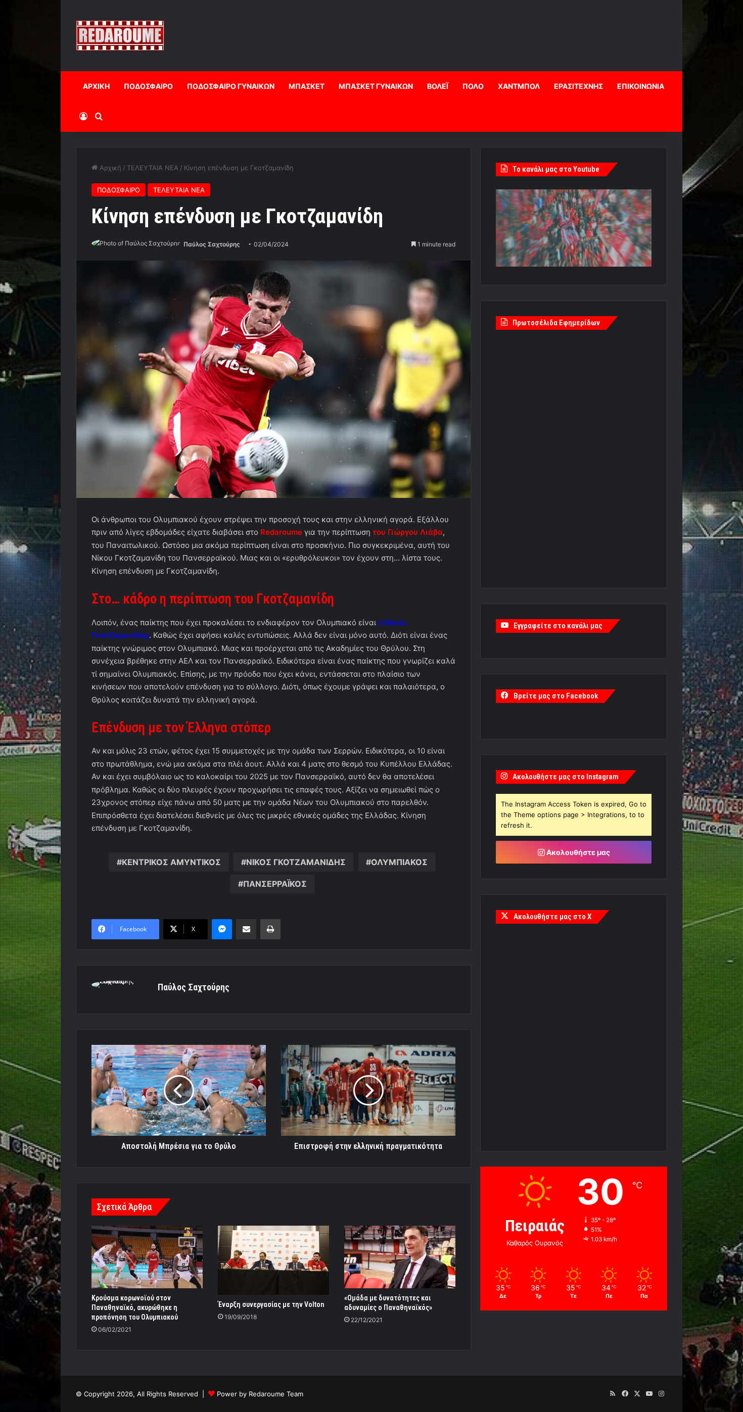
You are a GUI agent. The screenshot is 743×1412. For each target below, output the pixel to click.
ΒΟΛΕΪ (437, 86)
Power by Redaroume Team (260, 1394)
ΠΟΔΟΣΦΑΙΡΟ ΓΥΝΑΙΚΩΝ (230, 86)
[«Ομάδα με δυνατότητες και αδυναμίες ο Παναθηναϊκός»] (399, 1257)
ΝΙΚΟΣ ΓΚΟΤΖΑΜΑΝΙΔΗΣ (296, 862)
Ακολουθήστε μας (577, 852)
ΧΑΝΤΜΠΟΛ (519, 86)
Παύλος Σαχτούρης (211, 244)
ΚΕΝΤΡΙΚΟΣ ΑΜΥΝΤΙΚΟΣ (171, 862)
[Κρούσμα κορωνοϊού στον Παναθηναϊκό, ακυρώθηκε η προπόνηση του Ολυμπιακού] (147, 1257)
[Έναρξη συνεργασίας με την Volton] (273, 1260)
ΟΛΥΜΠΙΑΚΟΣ (399, 862)
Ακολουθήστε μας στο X (552, 916)
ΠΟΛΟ (473, 86)
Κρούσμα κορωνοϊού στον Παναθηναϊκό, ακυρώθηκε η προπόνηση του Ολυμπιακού (134, 1307)
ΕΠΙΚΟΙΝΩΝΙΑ (640, 86)
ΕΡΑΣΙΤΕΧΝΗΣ (578, 86)
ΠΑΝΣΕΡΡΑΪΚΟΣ (275, 884)
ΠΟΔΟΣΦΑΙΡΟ (148, 86)
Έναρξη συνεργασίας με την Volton (271, 1304)
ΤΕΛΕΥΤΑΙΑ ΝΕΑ (152, 168)
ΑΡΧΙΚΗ (96, 86)
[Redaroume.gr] (120, 35)
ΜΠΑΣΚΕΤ (306, 86)
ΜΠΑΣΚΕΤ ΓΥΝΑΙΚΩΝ (376, 86)
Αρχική (109, 168)
